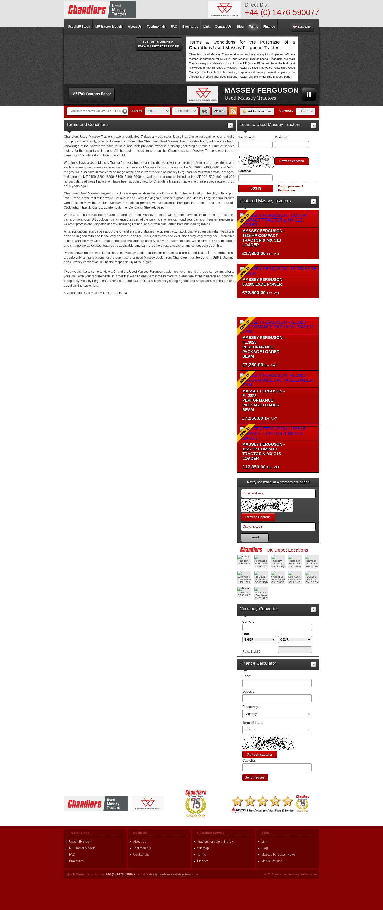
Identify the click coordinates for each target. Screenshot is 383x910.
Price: (246, 676)
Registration (286, 190)
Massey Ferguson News (278, 854)
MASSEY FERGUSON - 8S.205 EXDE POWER (263, 281)
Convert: (248, 621)
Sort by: (137, 111)
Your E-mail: (246, 137)
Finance (203, 861)
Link (264, 841)
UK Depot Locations (287, 550)
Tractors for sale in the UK (215, 841)
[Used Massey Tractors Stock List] (100, 9)
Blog (264, 848)
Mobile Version (271, 861)
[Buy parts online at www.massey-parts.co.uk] (159, 44)
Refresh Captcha (258, 517)
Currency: (286, 111)
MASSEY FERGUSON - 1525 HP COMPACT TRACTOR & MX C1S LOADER (263, 238)
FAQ (72, 854)
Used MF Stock (79, 841)
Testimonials (142, 848)
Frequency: (250, 707)
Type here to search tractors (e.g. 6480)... (95, 110)
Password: (282, 137)
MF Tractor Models (82, 848)
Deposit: (248, 691)
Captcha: (244, 170)
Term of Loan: (252, 723)
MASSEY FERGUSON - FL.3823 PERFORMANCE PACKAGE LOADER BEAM (263, 347)
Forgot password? (291, 186)
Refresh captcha (291, 161)
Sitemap (203, 848)
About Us (139, 841)
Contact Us (141, 854)
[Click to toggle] (230, 126)
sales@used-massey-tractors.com (172, 874)
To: (280, 634)
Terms (201, 854)
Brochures (76, 861)
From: (246, 634)
